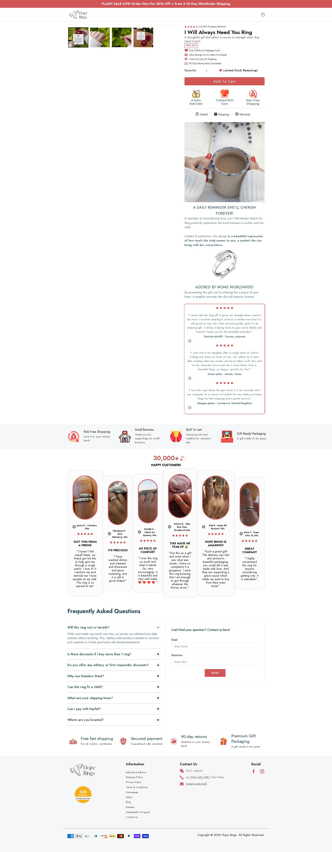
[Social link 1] (253, 771)
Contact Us (132, 817)
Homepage (132, 792)
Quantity (190, 70)
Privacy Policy (133, 782)
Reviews (130, 807)
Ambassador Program (138, 812)
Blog (128, 802)
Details (204, 114)
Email (174, 640)
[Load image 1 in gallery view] (78, 37)
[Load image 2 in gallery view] (100, 37)
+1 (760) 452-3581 (198, 777)
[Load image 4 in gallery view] (143, 37)
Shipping (223, 114)
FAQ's (129, 797)
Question (177, 655)
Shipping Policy (134, 777)
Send (215, 673)
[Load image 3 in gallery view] (122, 37)
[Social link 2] (262, 771)
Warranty (244, 114)
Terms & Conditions (137, 787)
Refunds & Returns (136, 772)
